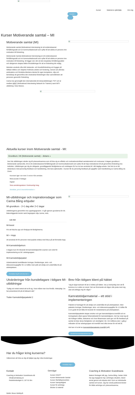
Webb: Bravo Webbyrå (14, 393)
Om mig (130, 10)
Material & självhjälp (114, 10)
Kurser (98, 10)
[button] (36, 220)
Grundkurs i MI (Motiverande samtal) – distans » (29, 156)
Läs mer (12, 220)
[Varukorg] (70, 18)
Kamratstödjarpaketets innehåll (94, 327)
